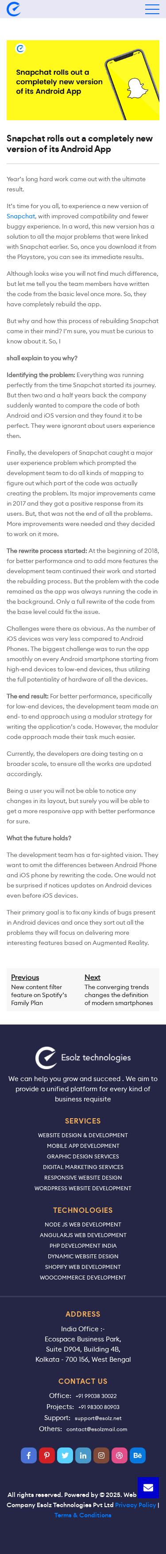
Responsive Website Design (83, 1177)
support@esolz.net (98, 1418)
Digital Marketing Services (83, 1167)
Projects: (60, 1406)
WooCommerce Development (83, 1277)
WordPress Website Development (83, 1188)
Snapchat (21, 216)
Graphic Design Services (83, 1156)
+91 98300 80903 (99, 1407)
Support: (57, 1417)
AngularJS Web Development (83, 1235)
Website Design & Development (83, 1135)
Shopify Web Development (83, 1267)
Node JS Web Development (83, 1224)
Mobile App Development (83, 1146)
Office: (60, 1395)
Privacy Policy (135, 1505)
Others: (50, 1428)
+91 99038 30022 (96, 1396)
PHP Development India (83, 1245)
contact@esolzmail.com (96, 1429)
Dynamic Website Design (83, 1256)
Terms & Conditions (83, 1515)
